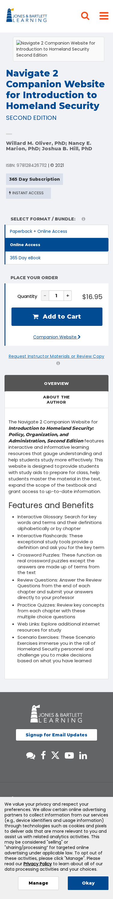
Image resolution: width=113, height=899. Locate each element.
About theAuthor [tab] (56, 399)
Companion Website (55, 337)
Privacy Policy (38, 864)
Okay (88, 883)
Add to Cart (61, 316)
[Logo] (27, 16)
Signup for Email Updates (56, 735)
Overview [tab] (56, 383)
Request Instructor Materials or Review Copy (57, 356)
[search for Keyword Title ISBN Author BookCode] (90, 16)
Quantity (27, 296)
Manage (38, 883)
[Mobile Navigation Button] (103, 15)
